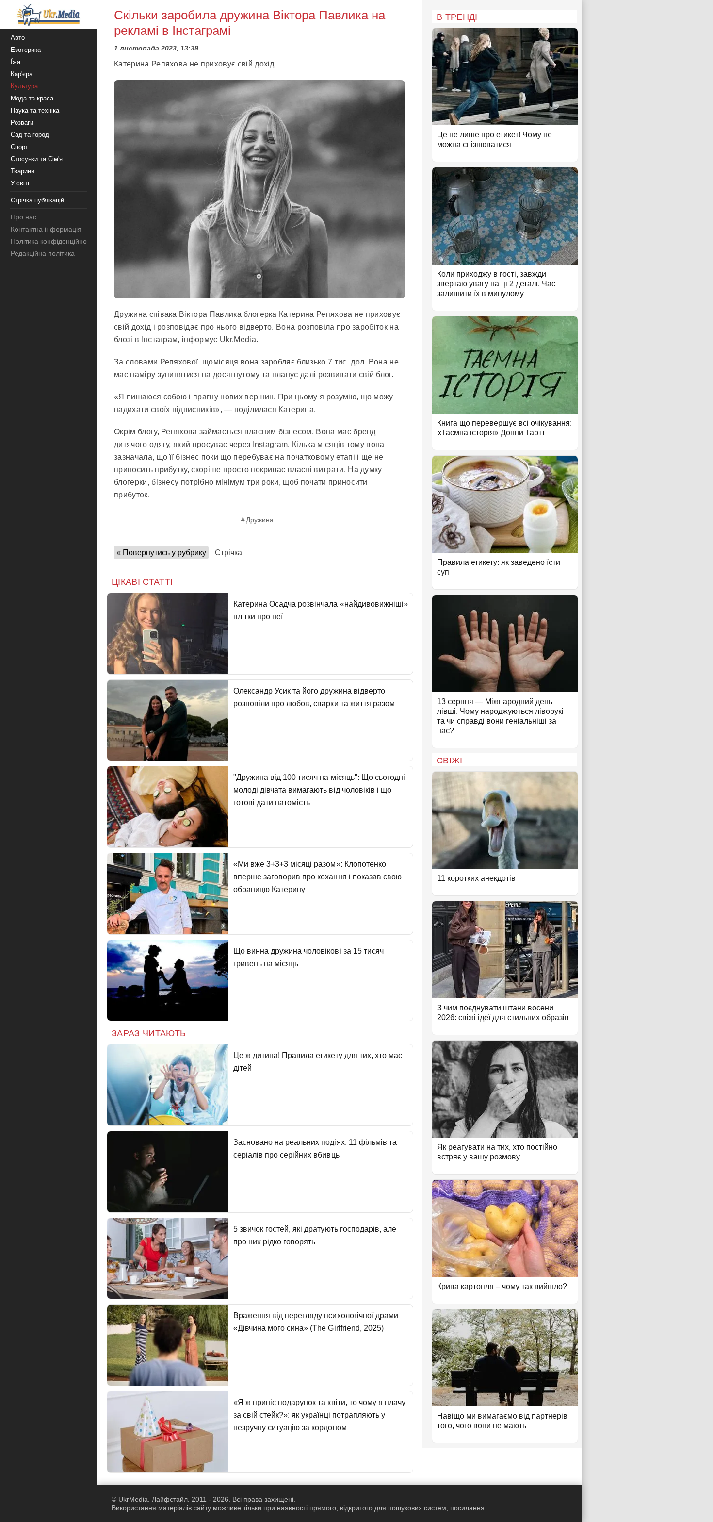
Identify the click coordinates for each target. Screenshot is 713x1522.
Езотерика (26, 49)
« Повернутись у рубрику (161, 552)
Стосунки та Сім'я (37, 159)
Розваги (22, 122)
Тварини (22, 171)
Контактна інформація (46, 229)
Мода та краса (32, 98)
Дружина (260, 520)
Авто (18, 37)
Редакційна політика (43, 253)
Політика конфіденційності (53, 241)
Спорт (19, 146)
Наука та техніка (35, 110)
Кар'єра (21, 74)
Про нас (23, 217)
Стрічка (228, 552)
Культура (24, 86)
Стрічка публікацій (37, 200)
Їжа (15, 62)
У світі (20, 183)
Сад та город (30, 134)
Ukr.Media (238, 339)
